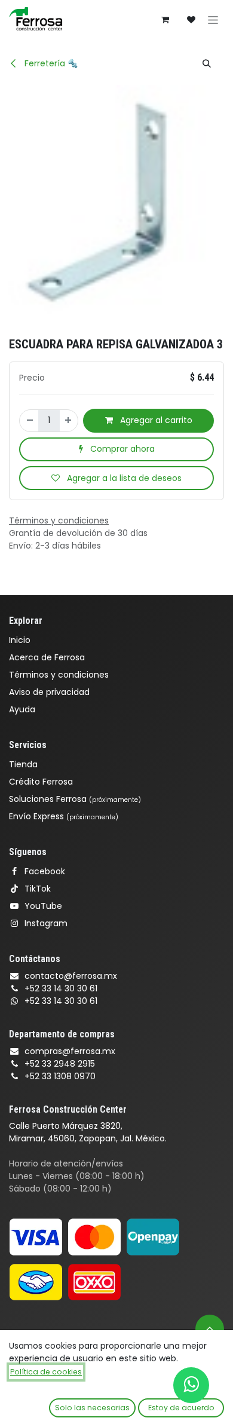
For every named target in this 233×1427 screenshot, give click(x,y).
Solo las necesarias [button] (92, 1407)
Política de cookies (46, 1372)
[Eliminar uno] (29, 420)
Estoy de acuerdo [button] (181, 1407)
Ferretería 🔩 (50, 63)
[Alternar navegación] (213, 19)
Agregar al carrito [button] (155, 420)
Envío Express (63, 816)
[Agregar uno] (68, 420)
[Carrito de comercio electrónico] (165, 19)
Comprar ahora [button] (121, 449)
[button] (206, 63)
